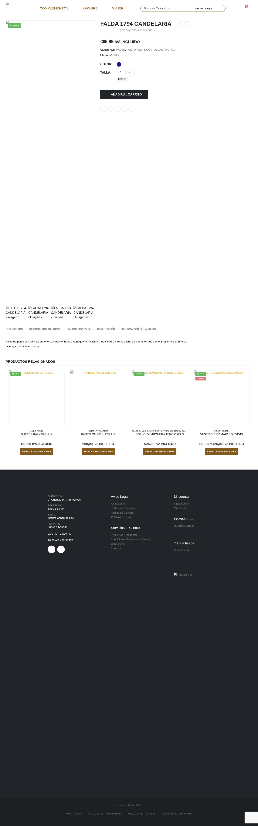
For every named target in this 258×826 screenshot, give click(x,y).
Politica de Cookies (122, 512)
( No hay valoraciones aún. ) (137, 30)
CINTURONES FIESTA (171, 431)
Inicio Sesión (181, 503)
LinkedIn (117, 109)
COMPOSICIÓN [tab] (106, 329)
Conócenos (117, 543)
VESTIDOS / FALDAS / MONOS (156, 49)
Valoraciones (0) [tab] (78, 329)
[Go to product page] (98, 398)
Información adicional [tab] (45, 329)
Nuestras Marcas (184, 525)
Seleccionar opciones (36, 451)
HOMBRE (90, 8)
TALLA (105, 72)
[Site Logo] (19, 8)
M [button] (129, 72)
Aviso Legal (118, 503)
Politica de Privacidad (123, 508)
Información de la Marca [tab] (139, 329)
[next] (187, 23)
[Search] (220, 8)
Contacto (116, 548)
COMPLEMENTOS (54, 8)
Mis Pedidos (181, 508)
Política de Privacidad (104, 814)
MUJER (118, 8)
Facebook (103, 109)
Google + (124, 109)
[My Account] (234, 8)
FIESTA (217, 431)
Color (105, 64)
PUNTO (131, 49)
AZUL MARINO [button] (119, 64)
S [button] (120, 72)
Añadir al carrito (126, 94)
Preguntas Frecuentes (124, 534)
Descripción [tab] (14, 329)
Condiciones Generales (177, 814)
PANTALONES (102, 431)
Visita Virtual (181, 550)
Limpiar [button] (122, 79)
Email (131, 109)
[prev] (182, 23)
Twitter (110, 109)
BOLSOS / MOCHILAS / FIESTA (146, 431)
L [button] (138, 72)
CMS (116, 55)
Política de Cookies (141, 814)
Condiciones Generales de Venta (130, 539)
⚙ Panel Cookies (121, 517)
